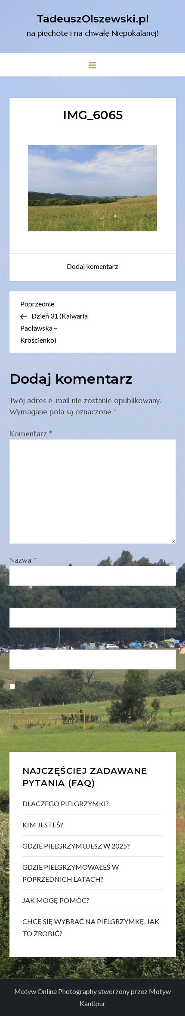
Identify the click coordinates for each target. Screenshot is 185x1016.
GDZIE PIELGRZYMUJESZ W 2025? (76, 846)
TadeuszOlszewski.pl (93, 19)
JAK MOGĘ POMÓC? (55, 900)
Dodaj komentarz (92, 266)
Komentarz (30, 434)
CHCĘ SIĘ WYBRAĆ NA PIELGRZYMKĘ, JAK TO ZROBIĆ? (90, 927)
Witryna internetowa (44, 644)
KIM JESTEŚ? (42, 824)
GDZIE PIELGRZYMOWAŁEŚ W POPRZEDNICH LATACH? (70, 873)
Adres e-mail (34, 602)
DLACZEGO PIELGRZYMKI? (65, 803)
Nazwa (23, 560)
